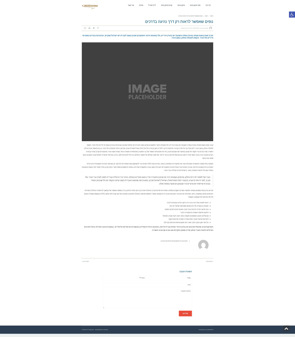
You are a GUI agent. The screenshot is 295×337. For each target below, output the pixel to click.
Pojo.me (91, 329)
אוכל (206, 16)
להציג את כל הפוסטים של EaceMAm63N (174, 241)
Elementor (209, 329)
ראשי (211, 16)
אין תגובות (184, 28)
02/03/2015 (196, 28)
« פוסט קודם (209, 261)
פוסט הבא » (85, 261)
